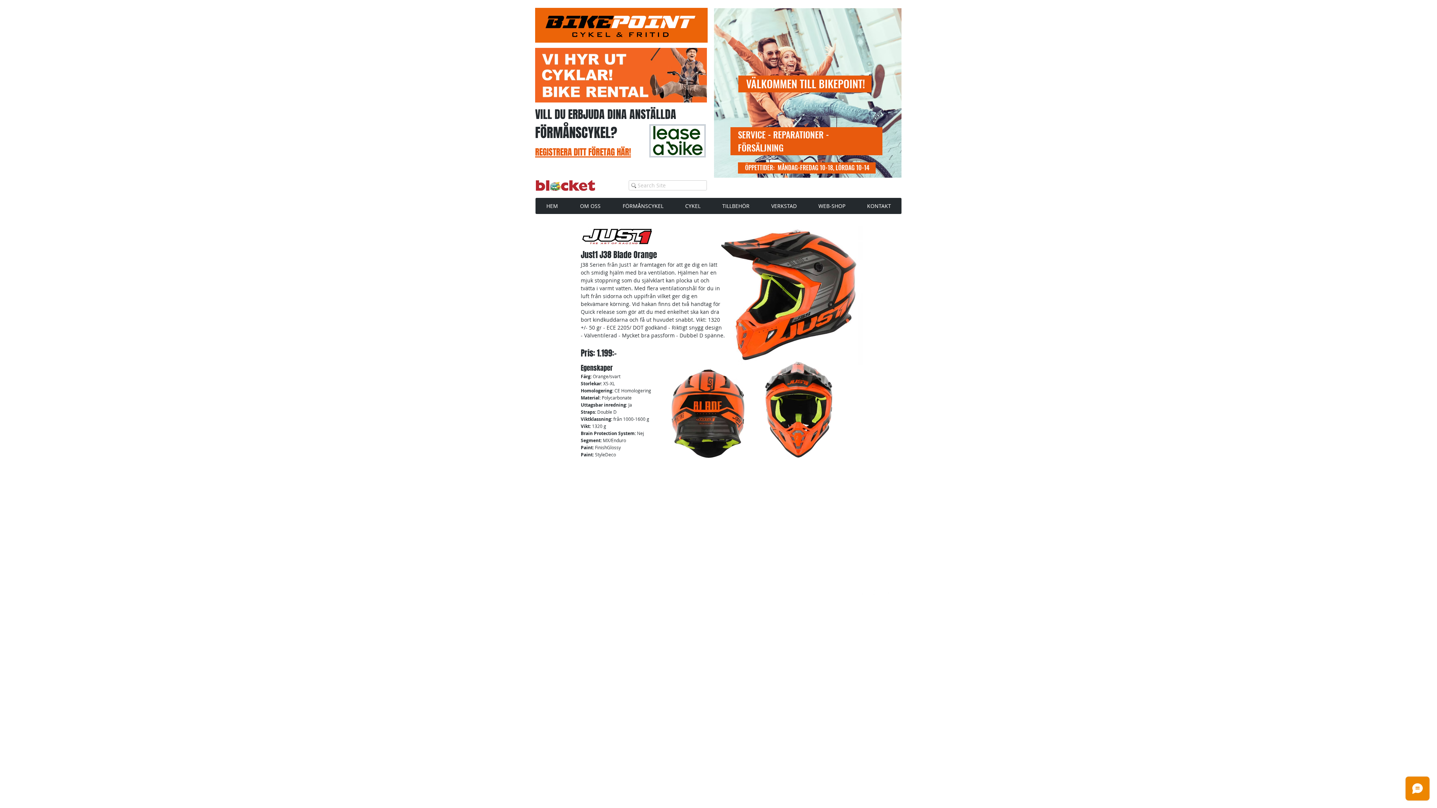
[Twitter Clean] (874, 592)
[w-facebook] (861, 592)
